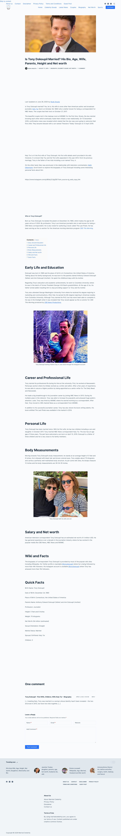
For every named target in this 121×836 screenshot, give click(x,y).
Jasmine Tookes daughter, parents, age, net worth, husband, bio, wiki (50, 770)
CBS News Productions (52, 302)
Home (40, 7)
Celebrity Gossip (51, 7)
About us (9, 4)
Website (77, 723)
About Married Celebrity (52, 799)
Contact (18, 4)
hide (36, 240)
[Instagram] (111, 3)
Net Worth (91, 7)
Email (53, 723)
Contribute (110, 7)
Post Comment (32, 747)
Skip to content (5, 1)
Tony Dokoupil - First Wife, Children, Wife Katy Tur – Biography (48, 697)
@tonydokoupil (67, 564)
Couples (73, 7)
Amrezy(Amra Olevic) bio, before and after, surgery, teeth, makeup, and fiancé (105, 770)
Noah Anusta (55, 102)
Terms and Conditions (53, 4)
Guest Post (68, 4)
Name (28, 723)
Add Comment (31, 729)
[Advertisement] (60, 86)
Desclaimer (27, 4)
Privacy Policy (38, 4)
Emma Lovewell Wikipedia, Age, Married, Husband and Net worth (77, 770)
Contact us (48, 807)
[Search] (114, 3)
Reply (93, 696)
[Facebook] (105, 3)
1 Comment (81, 68)
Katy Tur (35, 109)
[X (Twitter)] (108, 3)
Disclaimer (47, 804)
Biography (82, 7)
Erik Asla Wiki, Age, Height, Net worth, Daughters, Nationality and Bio (17, 770)
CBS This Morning (86, 228)
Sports (100, 7)
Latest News (63, 7)
